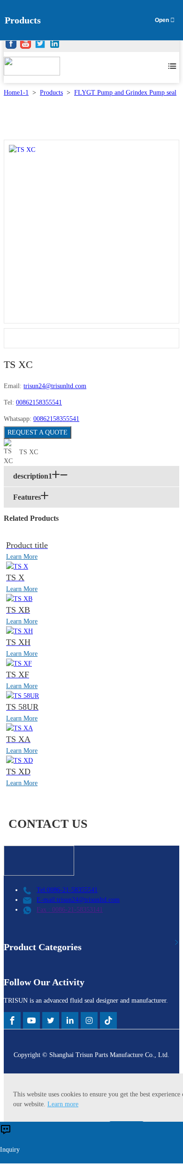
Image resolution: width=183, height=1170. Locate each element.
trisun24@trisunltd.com (54, 386)
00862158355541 (39, 402)
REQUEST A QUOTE (38, 432)
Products (51, 92)
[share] (11, 45)
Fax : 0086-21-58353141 (70, 909)
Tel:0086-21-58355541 (67, 889)
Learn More (22, 556)
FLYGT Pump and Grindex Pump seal (125, 92)
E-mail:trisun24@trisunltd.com (78, 899)
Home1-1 (16, 92)
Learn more (62, 1104)
